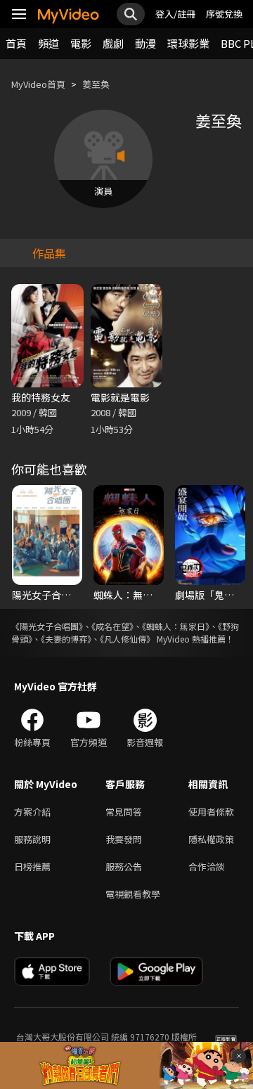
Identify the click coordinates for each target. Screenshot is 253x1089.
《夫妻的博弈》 (66, 639)
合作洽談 (206, 866)
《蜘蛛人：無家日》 (175, 626)
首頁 (16, 43)
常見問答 (123, 811)
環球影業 (188, 43)
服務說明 (32, 839)
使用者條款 (211, 811)
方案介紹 (32, 811)
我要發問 (123, 839)
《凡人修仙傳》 (127, 639)
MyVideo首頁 (38, 84)
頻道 (48, 43)
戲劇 (113, 43)
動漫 (145, 43)
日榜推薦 (32, 866)
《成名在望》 (112, 626)
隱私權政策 (211, 839)
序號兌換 (224, 13)
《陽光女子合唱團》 (47, 626)
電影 (80, 43)
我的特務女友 (40, 397)
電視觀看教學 (132, 894)
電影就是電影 (120, 397)
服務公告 (123, 866)
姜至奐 (96, 84)
